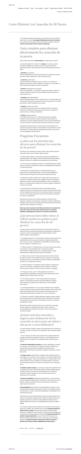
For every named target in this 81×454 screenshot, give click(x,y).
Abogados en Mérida (23, 8)
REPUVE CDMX (68, 8)
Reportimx (12, 5)
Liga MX (46, 8)
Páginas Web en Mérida (56, 8)
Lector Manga (39, 8)
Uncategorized (39, 428)
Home (32, 8)
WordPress (69, 449)
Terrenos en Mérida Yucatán (64, 11)
